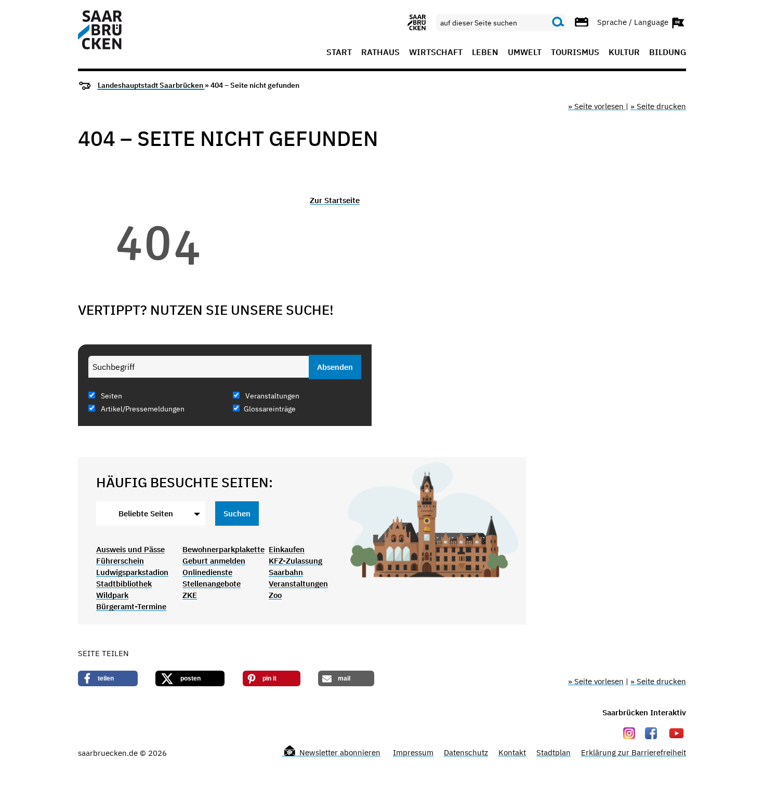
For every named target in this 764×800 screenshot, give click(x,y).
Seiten (110, 396)
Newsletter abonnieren (338, 752)
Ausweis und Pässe (130, 549)
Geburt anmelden (213, 561)
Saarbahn (286, 572)
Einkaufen (287, 549)
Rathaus (380, 52)
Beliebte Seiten (145, 513)
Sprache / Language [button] (633, 21)
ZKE (189, 595)
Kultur (624, 52)
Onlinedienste (207, 572)
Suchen (237, 513)
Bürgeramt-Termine (131, 606)
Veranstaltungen (271, 396)
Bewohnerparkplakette (223, 549)
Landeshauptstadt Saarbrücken (151, 85)
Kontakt (512, 752)
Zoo (275, 595)
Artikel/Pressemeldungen (142, 409)
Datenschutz (466, 752)
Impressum (413, 752)
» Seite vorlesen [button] (597, 106)
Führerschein (120, 561)
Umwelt (525, 52)
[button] (108, 678)
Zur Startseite (335, 200)
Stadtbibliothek (124, 584)
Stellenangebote (211, 584)
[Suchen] (558, 22)
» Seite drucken (658, 106)
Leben (485, 52)
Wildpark (112, 595)
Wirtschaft (436, 52)
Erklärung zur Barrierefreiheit (633, 752)
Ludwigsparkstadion (132, 572)
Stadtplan (553, 752)
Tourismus (575, 52)
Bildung (667, 52)
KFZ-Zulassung (295, 561)
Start (339, 52)
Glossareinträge (270, 409)
